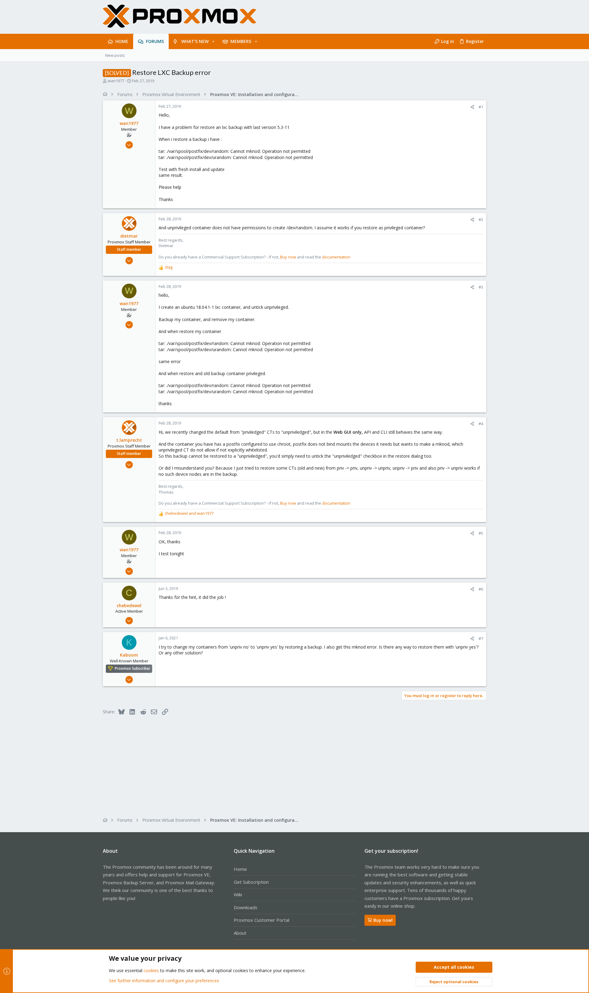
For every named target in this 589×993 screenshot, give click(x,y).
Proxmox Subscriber (132, 668)
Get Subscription (251, 882)
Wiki (238, 894)
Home (240, 869)
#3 (481, 287)
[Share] (472, 107)
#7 (481, 638)
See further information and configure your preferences (164, 980)
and (189, 513)
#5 (481, 533)
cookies (151, 970)
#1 (481, 107)
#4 (481, 423)
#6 (481, 589)
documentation (336, 257)
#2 (481, 219)
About (240, 933)
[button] (213, 41)
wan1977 (116, 80)
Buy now (288, 257)
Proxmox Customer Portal (261, 920)
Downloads (245, 907)
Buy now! (383, 920)
